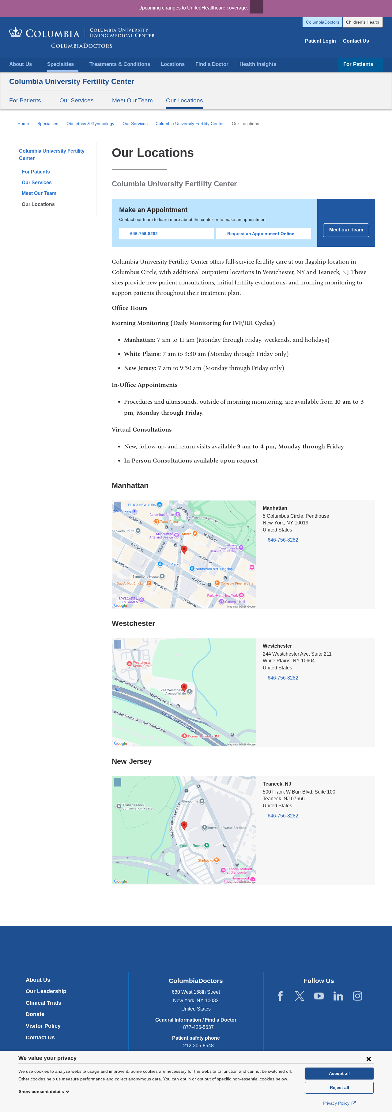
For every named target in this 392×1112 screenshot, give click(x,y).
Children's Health (362, 22)
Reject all (339, 1087)
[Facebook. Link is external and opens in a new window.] (280, 996)
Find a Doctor (211, 64)
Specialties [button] (60, 64)
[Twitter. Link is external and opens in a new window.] (300, 996)
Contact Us (356, 41)
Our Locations (184, 100)
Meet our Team (346, 229)
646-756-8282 (144, 233)
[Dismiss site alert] (256, 6)
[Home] (82, 37)
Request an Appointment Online (260, 233)
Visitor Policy (43, 1026)
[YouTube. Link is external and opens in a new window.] (319, 996)
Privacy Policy (337, 1103)
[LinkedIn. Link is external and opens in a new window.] (338, 996)
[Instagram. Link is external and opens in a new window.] (357, 996)
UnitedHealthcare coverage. (217, 7)
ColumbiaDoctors (322, 22)
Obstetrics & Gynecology (90, 123)
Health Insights (257, 64)
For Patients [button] (358, 64)
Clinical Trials (43, 1003)
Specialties (47, 123)
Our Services (135, 123)
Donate (35, 1014)
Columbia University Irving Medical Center (167, 944)
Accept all (339, 1073)
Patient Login (320, 41)
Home (23, 123)
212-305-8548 (198, 1045)
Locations (173, 64)
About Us (38, 980)
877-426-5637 (198, 1027)
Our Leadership (46, 991)
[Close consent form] (369, 1059)
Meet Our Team (132, 100)
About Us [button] (20, 64)
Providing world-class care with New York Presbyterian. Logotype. (237, 945)
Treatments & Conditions (119, 64)
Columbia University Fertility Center (71, 81)
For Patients (36, 171)
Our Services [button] (76, 100)
